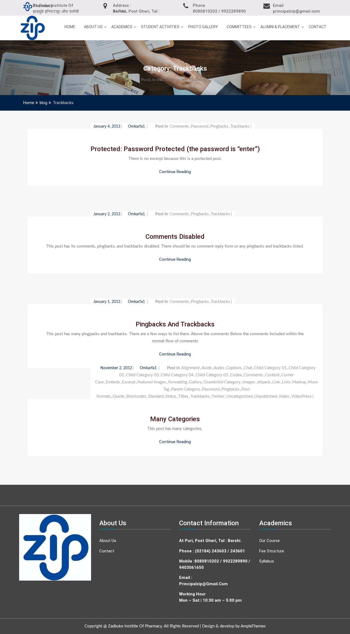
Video (284, 396)
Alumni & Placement (280, 27)
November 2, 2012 (116, 368)
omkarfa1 (137, 126)
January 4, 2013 (106, 126)
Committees (239, 27)
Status (170, 396)
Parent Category (185, 389)
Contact (317, 27)
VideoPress (301, 396)
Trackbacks (240, 126)
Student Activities (160, 27)
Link (276, 382)
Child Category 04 (177, 375)
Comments (179, 126)
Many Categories (175, 419)
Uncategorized (239, 396)
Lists (286, 382)
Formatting (177, 382)
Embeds (113, 382)
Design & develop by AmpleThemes (234, 626)
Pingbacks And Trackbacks (175, 324)
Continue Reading (175, 171)
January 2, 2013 (106, 214)
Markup (299, 382)
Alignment (190, 368)
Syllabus (266, 561)
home (70, 27)
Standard (156, 396)
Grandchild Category (222, 382)
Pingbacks (219, 126)
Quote (118, 396)
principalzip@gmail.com (203, 583)
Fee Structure (271, 551)
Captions (234, 368)
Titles (183, 396)
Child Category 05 (212, 375)
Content (272, 375)
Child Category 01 (270, 368)
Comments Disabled (175, 236)
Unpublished (265, 396)
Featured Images (151, 382)
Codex (236, 375)
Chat (248, 368)
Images (249, 382)
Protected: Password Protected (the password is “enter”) (175, 149)
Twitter (218, 396)
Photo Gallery (203, 27)
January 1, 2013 (106, 302)
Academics (121, 27)
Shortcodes (136, 396)
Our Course (269, 540)
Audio (219, 368)
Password (199, 126)
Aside (207, 368)
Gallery (195, 382)
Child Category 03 (142, 375)
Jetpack (263, 382)
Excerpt (128, 382)
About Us (93, 27)
